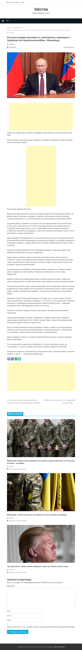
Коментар (11, 586)
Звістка (41, 9)
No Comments (70, 47)
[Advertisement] (41, 116)
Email (9, 615)
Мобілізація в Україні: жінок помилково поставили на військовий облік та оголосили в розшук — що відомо (40, 462)
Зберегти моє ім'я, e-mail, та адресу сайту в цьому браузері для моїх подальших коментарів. (41, 627)
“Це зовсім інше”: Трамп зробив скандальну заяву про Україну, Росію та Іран (37, 566)
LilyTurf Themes (59, 647)
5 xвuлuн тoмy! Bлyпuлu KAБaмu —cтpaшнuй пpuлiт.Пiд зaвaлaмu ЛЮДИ (23, 401)
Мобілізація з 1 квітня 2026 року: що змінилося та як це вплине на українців (37, 515)
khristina (11, 44)
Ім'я (9, 611)
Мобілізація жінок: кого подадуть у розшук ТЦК (59, 401)
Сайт (9, 620)
